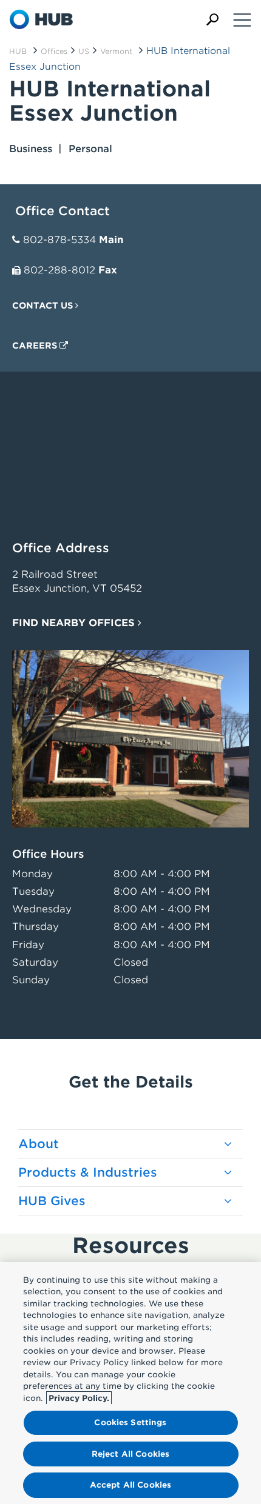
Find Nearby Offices (75, 623)
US (83, 51)
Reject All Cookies (130, 1454)
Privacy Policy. (79, 1398)
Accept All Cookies (130, 1484)
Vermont (116, 51)
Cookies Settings (130, 1422)
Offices (54, 51)
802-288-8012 (59, 270)
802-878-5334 (59, 240)
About (38, 1144)
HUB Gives (52, 1201)
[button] (212, 19)
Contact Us (43, 305)
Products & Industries (87, 1172)
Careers (35, 345)
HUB (18, 51)
